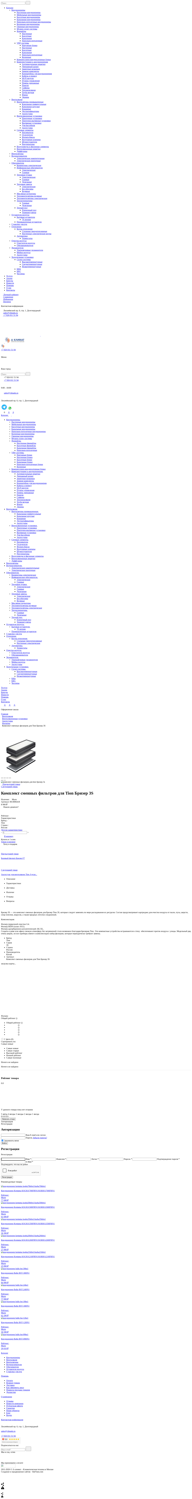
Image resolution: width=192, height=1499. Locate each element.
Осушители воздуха (20, 215)
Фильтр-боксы (28, 137)
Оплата (9, 1380)
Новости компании (14, 1403)
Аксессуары (27, 114)
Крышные (26, 109)
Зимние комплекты (30, 71)
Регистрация (6, 1124)
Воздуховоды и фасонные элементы (33, 146)
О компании (6, 1397)
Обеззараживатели (25, 245)
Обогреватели (17, 163)
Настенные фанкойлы (26, 443)
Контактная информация (12, 1420)
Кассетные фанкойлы (26, 445)
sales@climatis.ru (10, 313)
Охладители (27, 135)
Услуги (9, 276)
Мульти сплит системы (27, 29)
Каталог (9, 8)
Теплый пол (22, 208)
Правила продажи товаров (18, 1390)
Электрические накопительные (31, 158)
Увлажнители (17, 248)
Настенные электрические (28, 643)
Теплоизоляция (29, 90)
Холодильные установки (22, 257)
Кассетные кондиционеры (28, 17)
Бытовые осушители (26, 217)
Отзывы (9, 1401)
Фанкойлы (21, 31)
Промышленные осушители (29, 222)
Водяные (26, 191)
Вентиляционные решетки (28, 149)
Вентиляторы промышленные (30, 102)
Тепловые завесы (24, 184)
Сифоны (26, 88)
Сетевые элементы (25, 130)
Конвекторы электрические (29, 165)
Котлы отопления (24, 229)
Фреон (25, 95)
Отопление (16, 226)
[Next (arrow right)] (5, 780)
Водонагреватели (19, 156)
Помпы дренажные (30, 83)
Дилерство (11, 1392)
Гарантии (10, 1408)
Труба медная (28, 92)
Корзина (7, 302)
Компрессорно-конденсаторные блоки (34, 59)
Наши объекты (12, 1410)
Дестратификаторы (30, 111)
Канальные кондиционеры (28, 19)
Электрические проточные (29, 161)
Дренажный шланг (30, 66)
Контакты (10, 290)
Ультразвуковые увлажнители (30, 250)
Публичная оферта (14, 1406)
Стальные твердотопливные (34, 231)
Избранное (8, 299)
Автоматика (22, 236)
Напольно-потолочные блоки (30, 464)
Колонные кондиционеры (28, 24)
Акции (9, 278)
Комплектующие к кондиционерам (32, 62)
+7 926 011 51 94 (10, 315)
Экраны (25, 97)
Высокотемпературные (32, 262)
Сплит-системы (24, 259)
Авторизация (7, 1121)
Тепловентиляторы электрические (32, 198)
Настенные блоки (25, 457)
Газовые (25, 172)
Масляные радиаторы (26, 194)
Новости (10, 283)
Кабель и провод (29, 76)
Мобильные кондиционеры (29, 15)
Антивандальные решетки (33, 64)
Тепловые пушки (24, 175)
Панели (25, 85)
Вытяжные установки (31, 123)
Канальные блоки (25, 462)
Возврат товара (13, 1383)
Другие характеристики (11, 830)
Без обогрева (27, 189)
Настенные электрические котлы (36, 234)
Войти (4, 1143)
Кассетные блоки (24, 460)
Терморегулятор (29, 212)
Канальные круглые (31, 106)
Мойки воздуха (23, 252)
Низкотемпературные (31, 266)
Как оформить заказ (15, 1387)
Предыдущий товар (11, 784)
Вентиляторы (17, 154)
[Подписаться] (28, 1449)
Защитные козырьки (31, 69)
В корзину (8, 836)
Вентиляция (16, 99)
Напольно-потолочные (32, 41)
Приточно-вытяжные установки (36, 121)
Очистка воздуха (19, 241)
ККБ (19, 269)
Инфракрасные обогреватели (30, 168)
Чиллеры (21, 274)
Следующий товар (9, 787)
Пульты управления (31, 81)
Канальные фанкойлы (26, 448)
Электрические (29, 170)
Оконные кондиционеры (28, 26)
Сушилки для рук (19, 224)
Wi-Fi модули (28, 78)
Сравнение (8, 297)
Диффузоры (22, 151)
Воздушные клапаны (31, 139)
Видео (9, 1415)
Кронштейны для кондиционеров (37, 74)
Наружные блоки (29, 45)
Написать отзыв (8, 1119)
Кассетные (26, 36)
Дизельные (27, 182)
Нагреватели (27, 132)
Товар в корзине (8, 842)
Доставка (10, 1385)
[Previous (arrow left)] (2, 780)
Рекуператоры (28, 144)
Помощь (10, 285)
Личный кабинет (11, 294)
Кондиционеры (18, 10)
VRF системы (23, 43)
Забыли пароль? (40, 1138)
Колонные (26, 57)
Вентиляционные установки (29, 116)
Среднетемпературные (32, 264)
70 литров (26, 219)
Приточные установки (32, 118)
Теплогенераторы (24, 201)
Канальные (27, 38)
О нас (8, 288)
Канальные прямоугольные (34, 104)
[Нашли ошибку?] (96, 1496)
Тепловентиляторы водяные (29, 196)
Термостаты (27, 238)
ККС (19, 271)
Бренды (9, 281)
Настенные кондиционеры (28, 12)
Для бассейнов (28, 125)
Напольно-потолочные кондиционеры (34, 22)
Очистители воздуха (26, 243)
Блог (8, 1413)
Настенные (27, 34)
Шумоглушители (29, 142)
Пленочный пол (29, 210)
